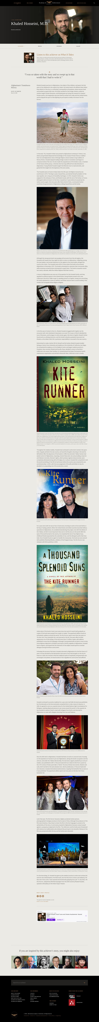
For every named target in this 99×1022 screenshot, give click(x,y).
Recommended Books (54, 996)
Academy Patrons (15, 994)
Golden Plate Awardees (16, 1001)
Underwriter (26, 1015)
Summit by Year (53, 1004)
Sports (32, 999)
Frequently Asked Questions (42, 1015)
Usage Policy (58, 1015)
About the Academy (15, 993)
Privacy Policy (52, 1015)
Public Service (33, 998)
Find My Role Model (54, 994)
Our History (14, 991)
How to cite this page (42, 901)
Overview (52, 1003)
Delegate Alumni (15, 996)
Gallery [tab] (78, 46)
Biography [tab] (20, 46)
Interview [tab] (59, 46)
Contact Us (32, 1015)
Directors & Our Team (16, 998)
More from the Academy (76, 991)
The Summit (53, 1000)
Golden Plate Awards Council (18, 999)
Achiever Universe (34, 1001)
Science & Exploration (35, 996)
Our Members (34, 991)
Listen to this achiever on (55, 54)
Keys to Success (54, 991)
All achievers (17, 19)
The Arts (32, 993)
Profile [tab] (40, 46)
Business (32, 994)
